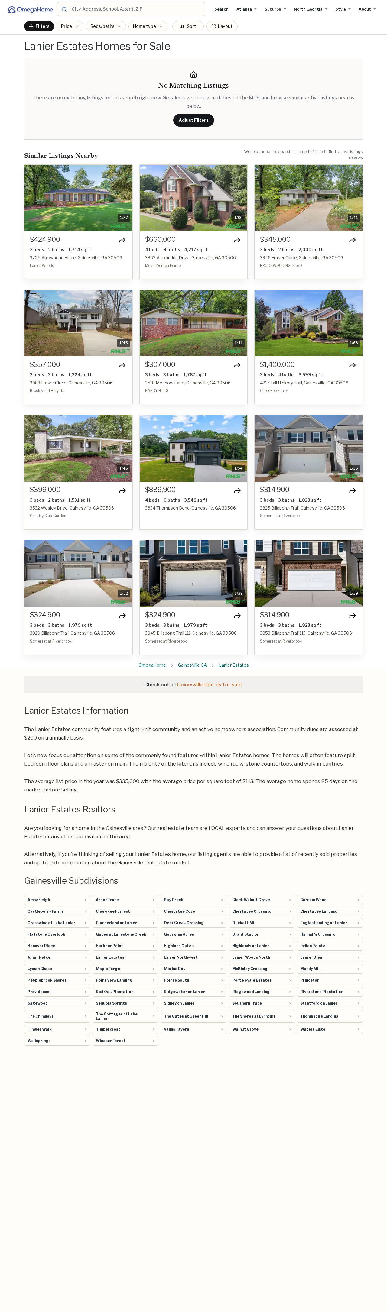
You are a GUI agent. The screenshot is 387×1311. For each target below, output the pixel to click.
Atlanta (244, 9)
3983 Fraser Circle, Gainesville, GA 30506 (71, 382)
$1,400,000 (277, 364)
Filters (43, 26)
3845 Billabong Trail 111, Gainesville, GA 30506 (191, 633)
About (365, 9)
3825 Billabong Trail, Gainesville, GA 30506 (302, 507)
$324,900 (45, 615)
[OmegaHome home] (30, 9)
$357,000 (45, 364)
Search (221, 9)
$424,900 (45, 239)
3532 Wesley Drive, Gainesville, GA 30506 (72, 507)
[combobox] (137, 9)
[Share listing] (122, 239)
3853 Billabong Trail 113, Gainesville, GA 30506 (306, 633)
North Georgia (308, 9)
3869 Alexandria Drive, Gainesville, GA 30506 (190, 257)
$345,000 (275, 239)
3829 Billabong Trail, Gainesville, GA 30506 (72, 633)
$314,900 (274, 490)
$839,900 (160, 490)
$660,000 (160, 239)
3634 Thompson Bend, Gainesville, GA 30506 (190, 507)
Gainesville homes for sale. (210, 684)
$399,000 (45, 490)
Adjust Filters (194, 120)
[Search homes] (64, 9)
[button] (32, 198)
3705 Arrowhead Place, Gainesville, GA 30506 (76, 257)
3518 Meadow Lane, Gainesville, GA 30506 (188, 382)
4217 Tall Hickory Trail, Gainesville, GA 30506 (304, 382)
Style (340, 9)
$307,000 (160, 364)
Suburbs (273, 9)
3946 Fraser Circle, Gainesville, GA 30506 (301, 257)
